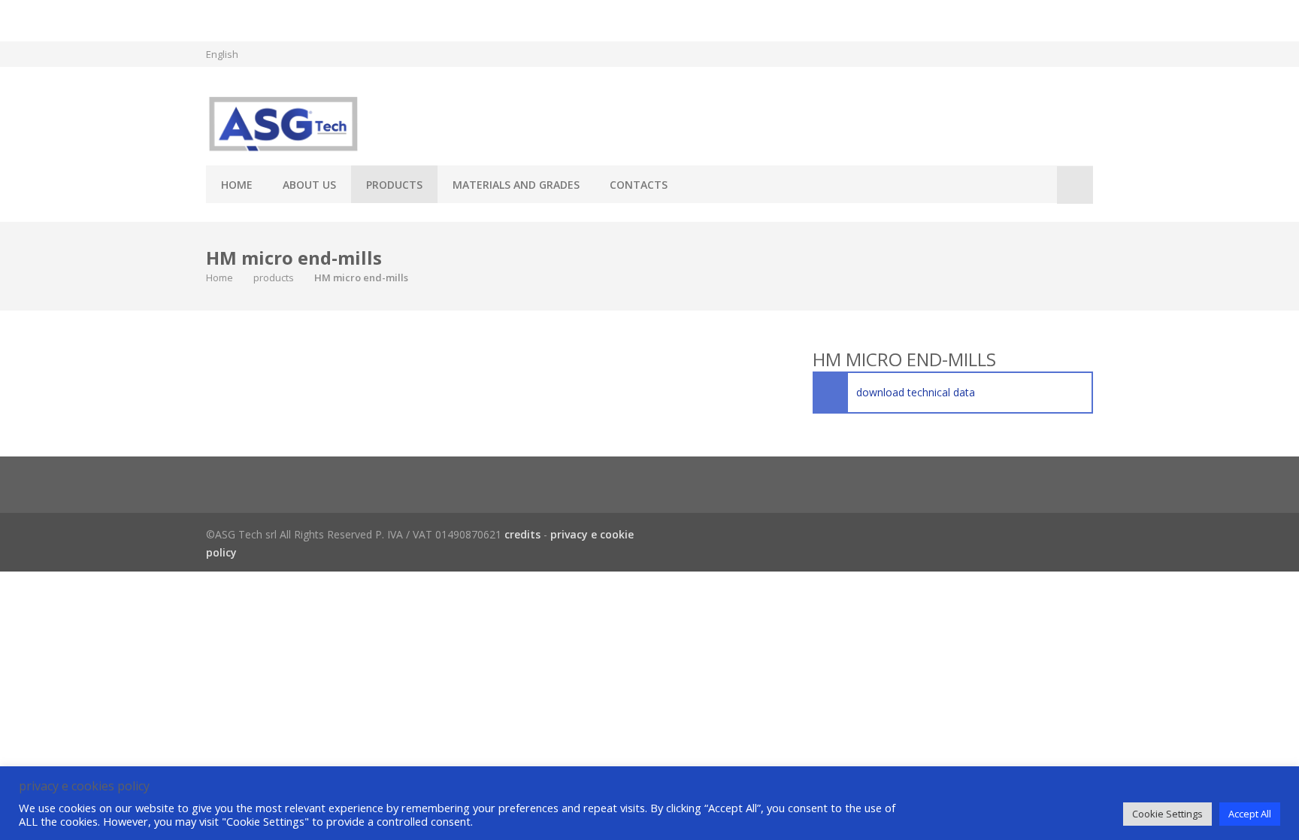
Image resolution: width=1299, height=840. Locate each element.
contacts (639, 184)
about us (309, 184)
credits (522, 534)
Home (237, 184)
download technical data (915, 392)
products (394, 184)
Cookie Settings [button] (1167, 813)
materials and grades (516, 184)
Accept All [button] (1249, 813)
